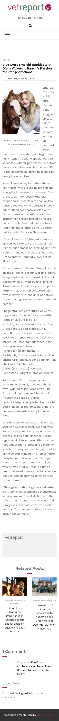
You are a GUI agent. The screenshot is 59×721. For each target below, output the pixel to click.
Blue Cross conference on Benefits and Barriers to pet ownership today (35, 668)
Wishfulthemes (46, 715)
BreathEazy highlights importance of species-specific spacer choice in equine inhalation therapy (15, 619)
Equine (6, 60)
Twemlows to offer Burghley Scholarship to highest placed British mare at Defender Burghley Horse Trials (44, 617)
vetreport (12, 78)
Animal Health (40, 600)
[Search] (30, 25)
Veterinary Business (17, 602)
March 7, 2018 (26, 78)
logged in (25, 693)
